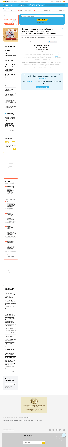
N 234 (56, 56)
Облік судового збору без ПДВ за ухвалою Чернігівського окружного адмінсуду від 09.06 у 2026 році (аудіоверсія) (11, 191)
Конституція (8, 50)
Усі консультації (12, 256)
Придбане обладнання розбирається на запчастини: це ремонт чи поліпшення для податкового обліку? (10, 109)
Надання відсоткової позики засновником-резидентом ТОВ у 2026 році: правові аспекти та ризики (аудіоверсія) (11, 230)
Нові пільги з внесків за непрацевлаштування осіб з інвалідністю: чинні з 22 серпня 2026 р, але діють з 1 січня (10, 100)
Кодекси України (9, 53)
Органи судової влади (10, 66)
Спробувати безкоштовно (11, 1)
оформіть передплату (31, 81)
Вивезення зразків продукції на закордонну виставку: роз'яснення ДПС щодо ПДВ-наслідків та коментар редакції (10, 92)
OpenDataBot (8, 387)
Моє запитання (9, 23)
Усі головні (13, 130)
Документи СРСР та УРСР (10, 75)
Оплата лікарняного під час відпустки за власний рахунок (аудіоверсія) (11, 204)
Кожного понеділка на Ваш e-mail (10, 146)
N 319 (46, 70)
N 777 (42, 59)
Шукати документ (42, 19)
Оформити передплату (25, 1)
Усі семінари (12, 371)
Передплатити (41, 87)
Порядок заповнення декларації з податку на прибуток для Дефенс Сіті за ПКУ (11, 216)
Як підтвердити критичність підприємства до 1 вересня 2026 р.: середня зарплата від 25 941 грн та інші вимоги (10, 124)
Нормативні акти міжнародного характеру (9, 70)
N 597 (54, 70)
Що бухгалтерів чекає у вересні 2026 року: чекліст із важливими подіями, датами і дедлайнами (10, 116)
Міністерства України (10, 64)
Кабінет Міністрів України (9, 61)
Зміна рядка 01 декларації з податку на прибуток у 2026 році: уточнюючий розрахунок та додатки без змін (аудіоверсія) (11, 245)
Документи (9, 5)
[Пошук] (14, 384)
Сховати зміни (52, 41)
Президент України (9, 58)
